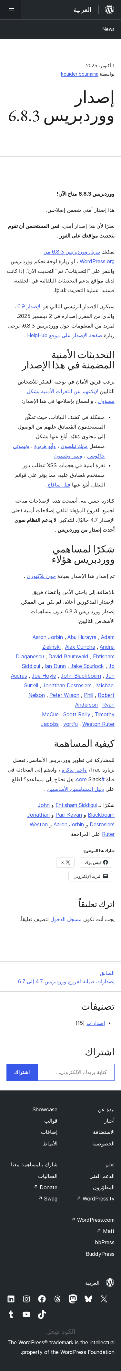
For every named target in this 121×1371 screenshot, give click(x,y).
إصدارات (95, 1023)
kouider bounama (79, 74)
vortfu (70, 724)
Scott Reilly (76, 714)
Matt (105, 1231)
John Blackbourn (81, 675)
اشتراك (22, 1072)
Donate (45, 1187)
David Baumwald (68, 656)
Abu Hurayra (81, 637)
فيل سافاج (58, 484)
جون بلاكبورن (41, 576)
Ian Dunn (55, 666)
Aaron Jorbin (48, 637)
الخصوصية (103, 1143)
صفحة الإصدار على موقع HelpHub (64, 335)
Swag (47, 1198)
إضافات (49, 1132)
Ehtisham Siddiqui (76, 805)
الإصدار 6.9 (29, 306)
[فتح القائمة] (10, 9)
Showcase (45, 1109)
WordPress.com (93, 1220)
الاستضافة (104, 1132)
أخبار (109, 1120)
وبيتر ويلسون (68, 455)
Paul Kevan (68, 814)
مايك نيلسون (74, 446)
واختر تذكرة (74, 769)
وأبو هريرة (45, 446)
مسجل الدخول (66, 919)
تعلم (110, 1164)
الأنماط (50, 1143)
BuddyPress (100, 1254)
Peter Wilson (64, 695)
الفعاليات (47, 1176)
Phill (88, 695)
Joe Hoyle (44, 675)
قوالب (50, 1120)
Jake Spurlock (87, 666)
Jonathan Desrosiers (67, 685)
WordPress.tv (95, 1198)
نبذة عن (106, 1109)
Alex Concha (80, 647)
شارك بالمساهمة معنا (34, 1164)
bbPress (105, 1242)
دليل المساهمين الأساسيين (75, 789)
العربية (92, 1283)
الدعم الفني (102, 1176)
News (109, 29)
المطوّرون (104, 1187)
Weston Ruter (98, 724)
